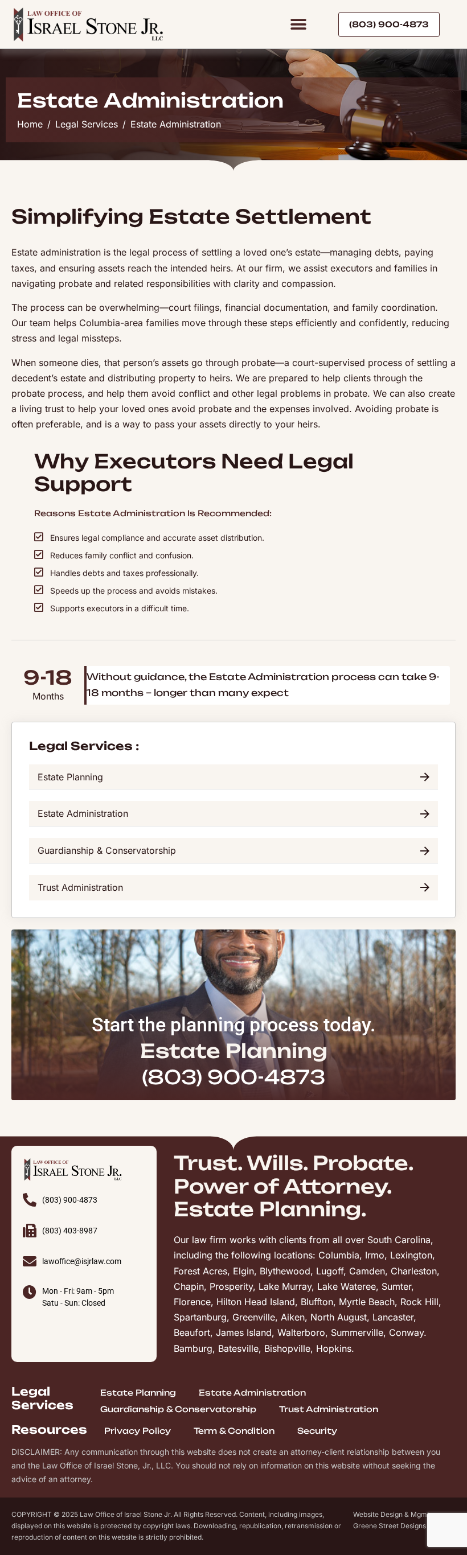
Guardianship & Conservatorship (178, 1409)
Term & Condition (234, 1430)
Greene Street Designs (389, 1525)
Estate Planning (138, 1392)
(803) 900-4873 (233, 1077)
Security (317, 1430)
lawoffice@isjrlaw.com (81, 1261)
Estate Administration (252, 1392)
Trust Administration (328, 1409)
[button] (298, 24)
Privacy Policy (137, 1430)
